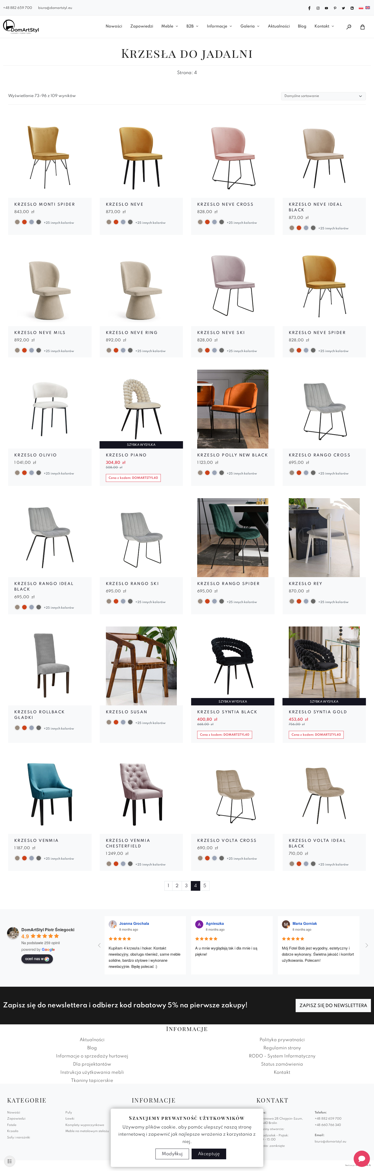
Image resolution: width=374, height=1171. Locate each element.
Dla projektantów (92, 1064)
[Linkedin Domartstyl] (352, 7)
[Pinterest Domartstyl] (335, 7)
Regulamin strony (282, 1048)
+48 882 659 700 (17, 8)
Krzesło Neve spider (317, 333)
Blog (302, 26)
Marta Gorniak (305, 923)
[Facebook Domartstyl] (309, 7)
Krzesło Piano (126, 455)
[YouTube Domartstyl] (326, 7)
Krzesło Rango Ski (132, 584)
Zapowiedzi (141, 26)
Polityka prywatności (282, 1040)
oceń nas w (34, 958)
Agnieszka (215, 923)
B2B (190, 26)
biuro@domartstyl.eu (55, 8)
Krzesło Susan (127, 712)
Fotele (11, 1125)
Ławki (69, 1118)
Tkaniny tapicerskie (92, 1080)
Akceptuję (209, 1154)
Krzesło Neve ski (221, 333)
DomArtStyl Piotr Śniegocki (47, 929)
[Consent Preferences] (9, 1161)
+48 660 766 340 (328, 1125)
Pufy (68, 1112)
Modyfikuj (172, 1154)
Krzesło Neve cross (225, 205)
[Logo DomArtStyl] (21, 27)
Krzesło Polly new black (232, 455)
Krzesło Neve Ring (132, 333)
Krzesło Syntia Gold (318, 712)
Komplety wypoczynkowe (84, 1125)
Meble (167, 26)
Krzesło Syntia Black (227, 712)
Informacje (217, 26)
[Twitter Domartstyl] (343, 7)
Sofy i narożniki (18, 1137)
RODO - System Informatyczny (282, 1056)
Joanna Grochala (134, 923)
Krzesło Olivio (35, 455)
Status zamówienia (282, 1064)
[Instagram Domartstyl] (318, 7)
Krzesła (12, 1131)
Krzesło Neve (125, 205)
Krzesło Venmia (36, 841)
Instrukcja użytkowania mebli (92, 1072)
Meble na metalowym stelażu (87, 1131)
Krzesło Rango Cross (320, 455)
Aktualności (279, 26)
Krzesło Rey (306, 584)
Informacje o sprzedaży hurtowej (92, 1056)
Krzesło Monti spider (44, 205)
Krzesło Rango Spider (228, 584)
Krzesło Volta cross (227, 841)
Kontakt (321, 26)
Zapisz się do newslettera (333, 1005)
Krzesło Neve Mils (40, 333)
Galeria (247, 26)
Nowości (114, 26)
